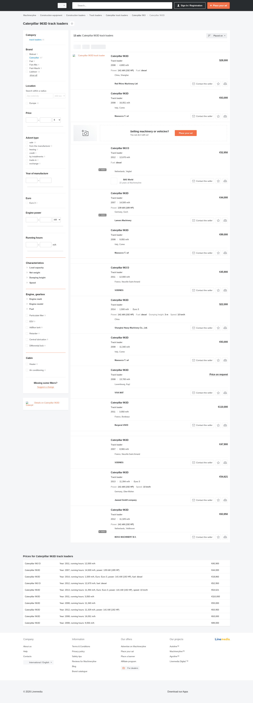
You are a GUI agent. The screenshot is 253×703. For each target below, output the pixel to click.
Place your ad (186, 133)
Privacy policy (78, 651)
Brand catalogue (79, 671)
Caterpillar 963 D (120, 148)
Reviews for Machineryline (84, 661)
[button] (218, 83)
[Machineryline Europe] (38, 5)
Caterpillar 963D (120, 56)
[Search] (75, 5)
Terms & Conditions (81, 646)
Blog (74, 666)
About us (27, 646)
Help (25, 651)
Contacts (27, 656)
